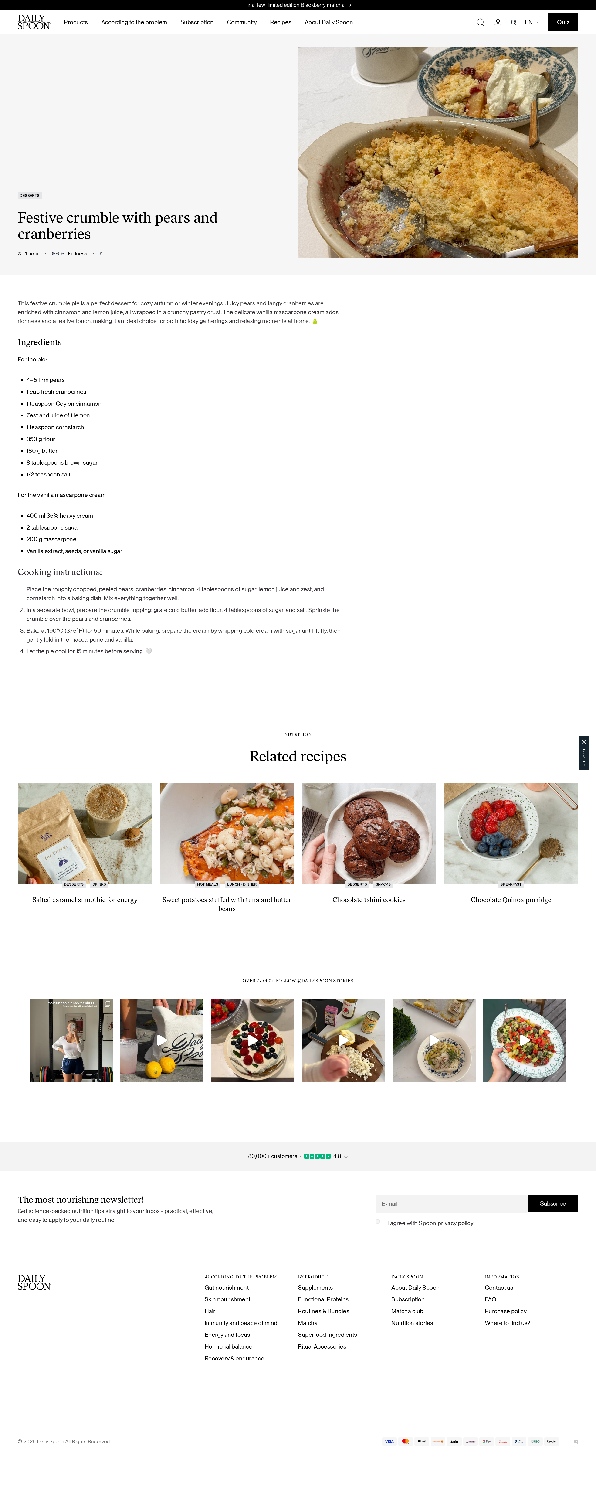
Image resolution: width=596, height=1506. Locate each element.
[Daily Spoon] (34, 22)
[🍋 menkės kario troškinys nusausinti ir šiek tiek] (343, 1040)
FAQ (491, 1299)
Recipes (280, 22)
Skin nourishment (228, 1299)
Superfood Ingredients (327, 1334)
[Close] (584, 742)
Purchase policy (506, 1311)
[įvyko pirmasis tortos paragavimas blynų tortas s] (252, 1040)
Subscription (197, 22)
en (529, 22)
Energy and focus (227, 1334)
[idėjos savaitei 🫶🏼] (71, 1040)
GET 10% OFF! (584, 756)
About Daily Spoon (329, 22)
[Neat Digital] (576, 1441)
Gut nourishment (227, 1287)
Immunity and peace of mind (241, 1322)
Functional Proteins (323, 1299)
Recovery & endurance (234, 1358)
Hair (210, 1311)
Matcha (308, 1322)
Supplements (315, 1287)
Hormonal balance (229, 1346)
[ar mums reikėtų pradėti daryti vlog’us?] (161, 1040)
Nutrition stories (412, 1322)
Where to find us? (507, 1322)
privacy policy (456, 1223)
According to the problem (134, 22)
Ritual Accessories (322, 1346)
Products (76, 22)
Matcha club (407, 1311)
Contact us (499, 1287)
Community (242, 22)
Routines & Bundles (323, 1311)
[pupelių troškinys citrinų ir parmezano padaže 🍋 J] (434, 1040)
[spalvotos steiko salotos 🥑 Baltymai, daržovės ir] (524, 1040)
